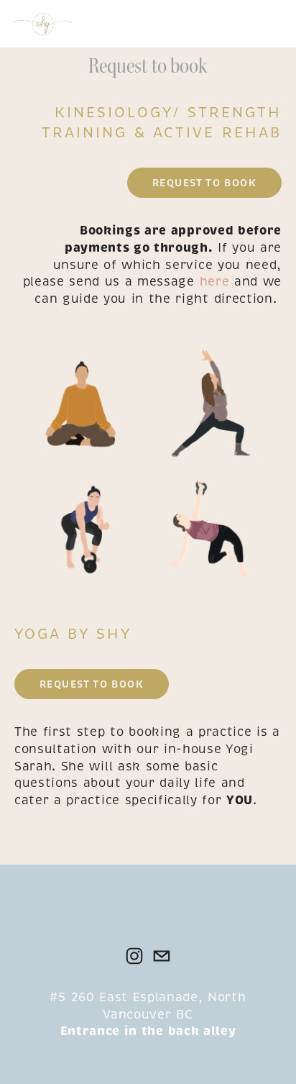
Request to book (204, 182)
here (215, 281)
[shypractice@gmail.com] (161, 956)
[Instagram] (134, 956)
